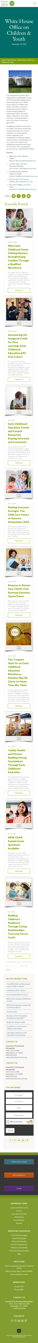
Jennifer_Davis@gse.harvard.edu (24, 168)
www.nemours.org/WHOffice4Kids (21, 149)
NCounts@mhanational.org (25, 161)
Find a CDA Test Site (19, 1241)
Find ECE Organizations (19, 1244)
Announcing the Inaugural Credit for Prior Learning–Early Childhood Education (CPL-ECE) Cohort (17, 345)
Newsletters (11, 60)
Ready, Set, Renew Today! (16, 1022)
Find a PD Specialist (19, 1238)
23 (22, 966)
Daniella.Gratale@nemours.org (26, 176)
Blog (19, 1254)
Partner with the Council (19, 1274)
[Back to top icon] (19, 1331)
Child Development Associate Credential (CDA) (19, 1267)
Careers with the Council (19, 1208)
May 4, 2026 (11, 912)
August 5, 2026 (12, 331)
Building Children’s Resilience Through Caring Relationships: (18, 926)
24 (26, 966)
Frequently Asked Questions (19, 1251)
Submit (10, 1130)
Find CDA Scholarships (19, 1235)
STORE (19, 1188)
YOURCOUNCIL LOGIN (19, 1162)
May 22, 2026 (12, 834)
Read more (19, 290)
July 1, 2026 (11, 420)
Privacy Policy (9, 1335)
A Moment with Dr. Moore (16, 990)
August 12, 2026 (12, 242)
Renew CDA (19, 1286)
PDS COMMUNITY (19, 1175)
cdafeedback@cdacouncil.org (16, 1057)
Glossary (19, 1223)
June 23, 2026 (12, 503)
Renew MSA (19, 1290)
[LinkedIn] (23, 196)
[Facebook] (13, 196)
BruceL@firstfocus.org (24, 182)
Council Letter (12, 1012)
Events (19, 1211)
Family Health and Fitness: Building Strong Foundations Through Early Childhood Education (17, 761)
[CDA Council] (7, 3)
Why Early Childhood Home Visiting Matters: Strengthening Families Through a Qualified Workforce (18, 256)
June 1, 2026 (11, 746)
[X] (18, 196)
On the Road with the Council (17, 995)
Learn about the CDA (19, 1214)
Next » (8, 969)
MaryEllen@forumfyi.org (27, 189)
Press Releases (19, 1220)
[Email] (28, 196)
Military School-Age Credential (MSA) (19, 1271)
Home (3, 60)
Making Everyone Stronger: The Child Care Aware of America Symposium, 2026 (18, 514)
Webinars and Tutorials (19, 1248)
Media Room (19, 1217)
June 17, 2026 (12, 656)
